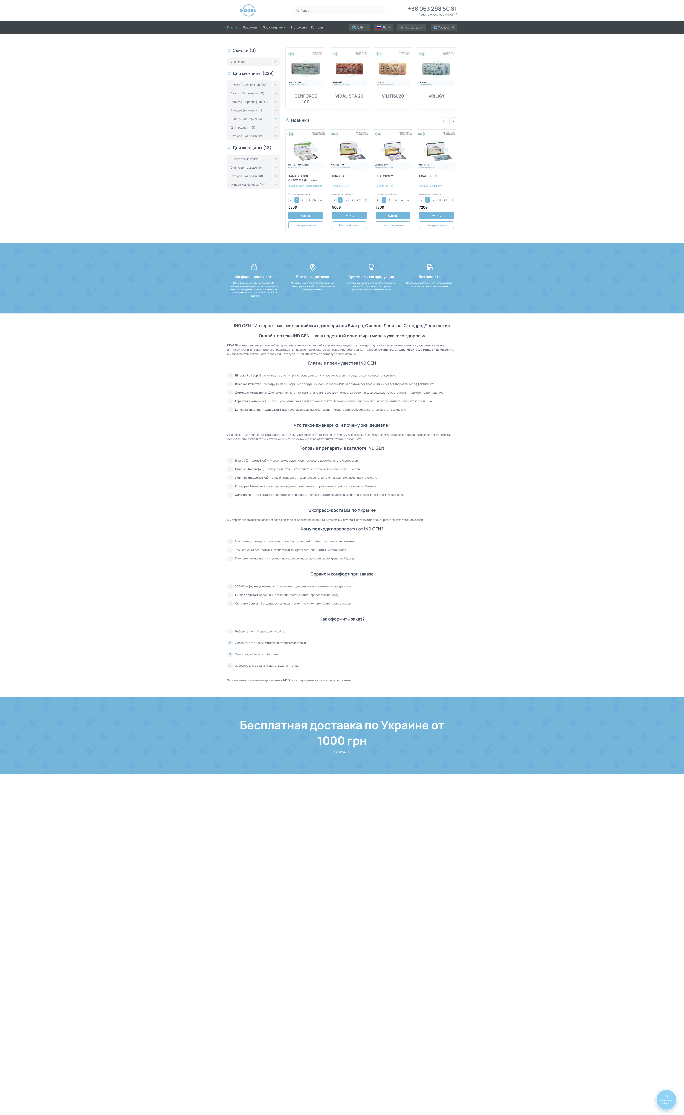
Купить (306, 216)
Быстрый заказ (306, 225)
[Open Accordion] (276, 61)
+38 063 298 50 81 (432, 8)
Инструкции (298, 27)
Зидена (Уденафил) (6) (246, 119)
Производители (274, 27)
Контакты (317, 27)
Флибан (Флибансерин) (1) (248, 185)
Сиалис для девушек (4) (247, 167)
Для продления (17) (244, 127)
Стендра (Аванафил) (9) (247, 110)
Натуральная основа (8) (247, 176)
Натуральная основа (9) (247, 136)
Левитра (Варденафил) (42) (249, 102)
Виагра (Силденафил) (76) (248, 85)
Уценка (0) (238, 62)
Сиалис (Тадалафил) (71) (247, 93)
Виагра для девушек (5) (246, 159)
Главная (233, 27)
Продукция (250, 27)
